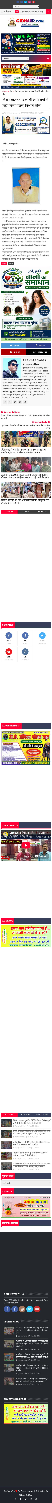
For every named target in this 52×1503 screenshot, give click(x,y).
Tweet (17, 346)
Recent (9, 1114)
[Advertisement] (26, 542)
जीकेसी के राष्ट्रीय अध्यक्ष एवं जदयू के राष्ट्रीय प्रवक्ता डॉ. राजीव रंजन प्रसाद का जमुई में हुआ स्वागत (32, 1165)
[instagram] (29, 2)
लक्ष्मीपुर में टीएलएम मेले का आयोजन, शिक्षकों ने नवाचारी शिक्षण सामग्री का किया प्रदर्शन (32, 1368)
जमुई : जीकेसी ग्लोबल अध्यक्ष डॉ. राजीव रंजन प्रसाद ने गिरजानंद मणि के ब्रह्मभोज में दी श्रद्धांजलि (31, 1132)
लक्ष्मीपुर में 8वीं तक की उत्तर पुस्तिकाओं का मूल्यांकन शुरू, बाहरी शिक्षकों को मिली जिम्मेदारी (32, 1344)
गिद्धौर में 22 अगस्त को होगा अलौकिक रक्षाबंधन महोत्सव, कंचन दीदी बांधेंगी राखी (30, 1154)
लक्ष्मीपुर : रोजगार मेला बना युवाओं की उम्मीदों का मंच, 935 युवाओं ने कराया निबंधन (32, 1355)
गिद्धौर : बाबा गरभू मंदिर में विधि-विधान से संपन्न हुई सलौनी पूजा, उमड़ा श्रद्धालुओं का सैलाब (31, 1121)
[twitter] (25, 2)
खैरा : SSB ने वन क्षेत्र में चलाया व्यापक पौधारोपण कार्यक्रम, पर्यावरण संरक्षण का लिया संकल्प (23, 451)
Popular (26, 1114)
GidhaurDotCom (26, 1495)
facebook (42, 511)
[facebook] (18, 2)
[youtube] (33, 2)
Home (4, 91)
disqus (26, 511)
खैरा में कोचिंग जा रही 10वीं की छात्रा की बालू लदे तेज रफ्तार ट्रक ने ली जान (25, 501)
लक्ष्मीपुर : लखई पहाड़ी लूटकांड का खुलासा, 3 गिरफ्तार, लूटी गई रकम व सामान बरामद (32, 1380)
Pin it (17, 352)
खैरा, (42, 113)
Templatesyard (27, 1491)
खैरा (11, 91)
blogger (9, 511)
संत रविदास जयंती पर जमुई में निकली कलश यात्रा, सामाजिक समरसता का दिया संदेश (31, 1143)
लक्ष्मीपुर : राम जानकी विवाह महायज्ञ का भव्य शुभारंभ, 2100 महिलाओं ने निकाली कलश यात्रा (32, 1330)
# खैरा (11, 263)
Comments (42, 1114)
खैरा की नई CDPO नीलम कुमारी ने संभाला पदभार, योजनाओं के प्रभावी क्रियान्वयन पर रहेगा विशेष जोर (25, 476)
